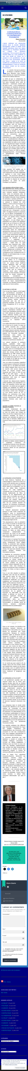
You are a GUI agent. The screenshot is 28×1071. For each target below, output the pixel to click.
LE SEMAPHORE (6, 1015)
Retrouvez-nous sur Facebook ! (10, 970)
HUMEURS (5, 1008)
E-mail (4, 935)
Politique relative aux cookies (11, 1064)
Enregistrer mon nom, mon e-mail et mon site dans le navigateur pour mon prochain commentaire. (13, 950)
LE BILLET (5, 1003)
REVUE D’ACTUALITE (8, 1028)
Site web (5, 942)
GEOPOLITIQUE (6, 1013)
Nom (4, 929)
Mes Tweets (4, 992)
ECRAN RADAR (6, 1010)
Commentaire (6, 914)
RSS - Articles (7, 982)
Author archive (8, 886)
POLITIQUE (5, 1005)
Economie (7, 893)
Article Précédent (9, 898)
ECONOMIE (8, 15)
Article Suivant (9, 900)
